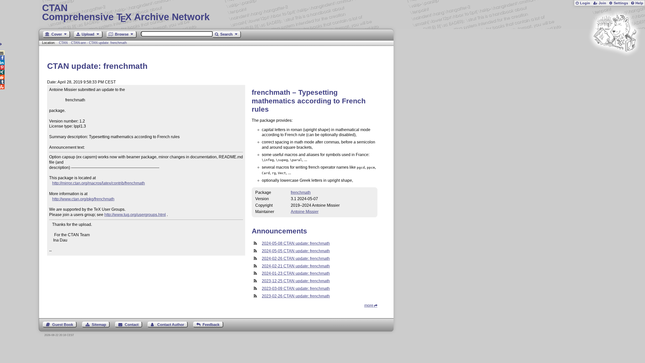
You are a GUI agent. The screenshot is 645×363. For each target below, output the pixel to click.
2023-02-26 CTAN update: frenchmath (296, 296)
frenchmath (301, 192)
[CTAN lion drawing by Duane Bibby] (615, 61)
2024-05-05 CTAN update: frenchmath (296, 251)
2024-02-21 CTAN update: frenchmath (296, 266)
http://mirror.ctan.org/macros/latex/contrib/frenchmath (98, 183)
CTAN (63, 43)
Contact (132, 324)
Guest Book (62, 324)
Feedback (211, 324)
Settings (621, 3)
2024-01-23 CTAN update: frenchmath (296, 273)
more (368, 305)
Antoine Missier (304, 211)
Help (639, 3)
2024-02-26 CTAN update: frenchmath (296, 258)
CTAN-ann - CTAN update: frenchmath (99, 43)
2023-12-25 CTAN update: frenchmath (296, 281)
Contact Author (170, 324)
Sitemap (99, 324)
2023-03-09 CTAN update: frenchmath (296, 288)
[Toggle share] (1, 44)
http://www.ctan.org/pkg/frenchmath (83, 199)
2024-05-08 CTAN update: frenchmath (296, 243)
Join (602, 3)
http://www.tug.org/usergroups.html (135, 215)
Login (585, 3)
